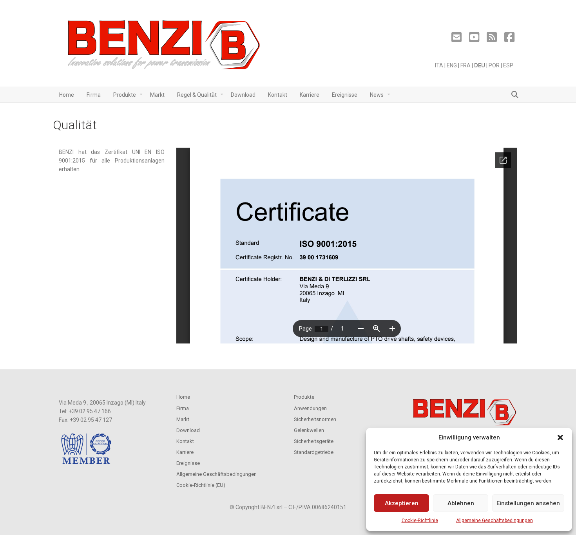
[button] (560, 437)
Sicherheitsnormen (315, 419)
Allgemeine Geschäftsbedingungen (494, 520)
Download (188, 430)
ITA (439, 65)
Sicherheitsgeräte (313, 441)
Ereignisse (188, 463)
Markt (182, 419)
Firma (182, 408)
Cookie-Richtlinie (420, 520)
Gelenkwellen (309, 430)
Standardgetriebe (313, 452)
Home (183, 397)
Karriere (185, 452)
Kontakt (185, 441)
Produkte (304, 397)
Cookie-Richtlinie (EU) (200, 485)
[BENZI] (164, 47)
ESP (508, 65)
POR (494, 65)
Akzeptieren (401, 503)
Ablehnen (460, 503)
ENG (452, 65)
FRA (465, 65)
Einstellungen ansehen (528, 503)
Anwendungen (310, 408)
